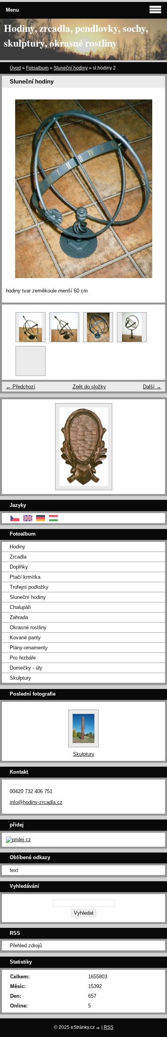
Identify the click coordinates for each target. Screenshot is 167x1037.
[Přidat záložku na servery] (18, 839)
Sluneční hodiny (71, 68)
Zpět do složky (89, 387)
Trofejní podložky (29, 587)
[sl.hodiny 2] (98, 327)
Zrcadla (18, 557)
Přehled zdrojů (26, 945)
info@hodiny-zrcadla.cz (36, 802)
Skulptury (20, 678)
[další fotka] (152, 188)
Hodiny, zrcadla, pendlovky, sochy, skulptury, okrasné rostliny (76, 35)
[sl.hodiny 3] (64, 327)
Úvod (15, 68)
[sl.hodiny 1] (131, 327)
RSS (108, 1027)
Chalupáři (20, 607)
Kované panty (25, 637)
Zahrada (19, 617)
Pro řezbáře (23, 658)
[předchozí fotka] (14, 188)
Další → (152, 387)
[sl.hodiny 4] (30, 327)
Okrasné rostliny (28, 627)
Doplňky (19, 567)
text (14, 870)
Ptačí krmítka (25, 577)
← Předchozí (20, 387)
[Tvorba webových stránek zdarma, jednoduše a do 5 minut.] (98, 1028)
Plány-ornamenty (29, 648)
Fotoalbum (37, 68)
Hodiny (17, 547)
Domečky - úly (26, 668)
